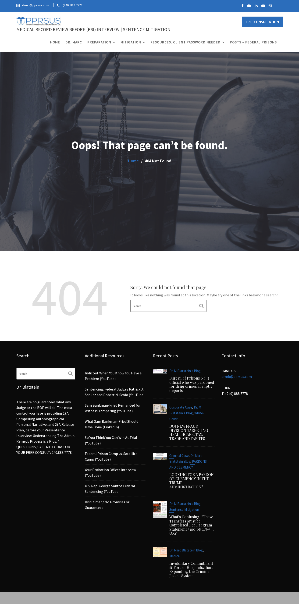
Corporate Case (180, 407)
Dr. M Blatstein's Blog (185, 371)
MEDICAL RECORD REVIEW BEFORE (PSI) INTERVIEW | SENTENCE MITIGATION (93, 29)
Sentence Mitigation (184, 509)
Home (55, 42)
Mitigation (131, 42)
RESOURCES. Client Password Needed (185, 42)
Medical (174, 556)
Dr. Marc (73, 42)
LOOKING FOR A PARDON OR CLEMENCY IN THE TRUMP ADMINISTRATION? (191, 480)
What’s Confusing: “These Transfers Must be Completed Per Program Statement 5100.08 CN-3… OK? (191, 525)
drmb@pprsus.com (236, 376)
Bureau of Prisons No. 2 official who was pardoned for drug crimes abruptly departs (191, 384)
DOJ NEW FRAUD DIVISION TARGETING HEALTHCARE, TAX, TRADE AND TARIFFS (188, 432)
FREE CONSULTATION (262, 21)
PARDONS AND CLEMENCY (188, 464)
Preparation (99, 42)
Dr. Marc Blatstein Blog (185, 458)
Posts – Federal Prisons (253, 42)
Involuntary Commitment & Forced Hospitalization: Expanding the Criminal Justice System (191, 569)
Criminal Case (179, 455)
